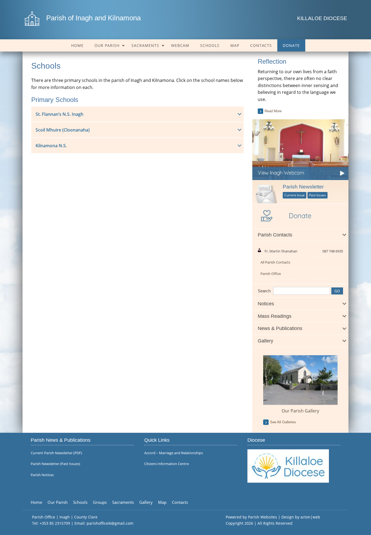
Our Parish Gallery (300, 411)
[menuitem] (77, 45)
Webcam (180, 45)
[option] (300, 384)
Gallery (146, 502)
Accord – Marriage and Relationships (173, 453)
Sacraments (145, 45)
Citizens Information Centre (166, 464)
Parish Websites (262, 517)
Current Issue (294, 195)
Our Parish (107, 45)
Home (77, 45)
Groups (100, 502)
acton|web (310, 517)
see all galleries (283, 422)
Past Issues (317, 195)
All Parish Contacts (275, 262)
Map (234, 45)
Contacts (261, 45)
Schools (209, 45)
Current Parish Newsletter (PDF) (56, 453)
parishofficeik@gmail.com (110, 523)
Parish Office (270, 273)
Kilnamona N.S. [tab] (51, 146)
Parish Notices (42, 475)
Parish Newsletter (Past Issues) (55, 464)
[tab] (300, 235)
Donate (291, 45)
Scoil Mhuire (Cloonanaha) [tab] (63, 130)
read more (273, 111)
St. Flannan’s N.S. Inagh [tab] (59, 114)
